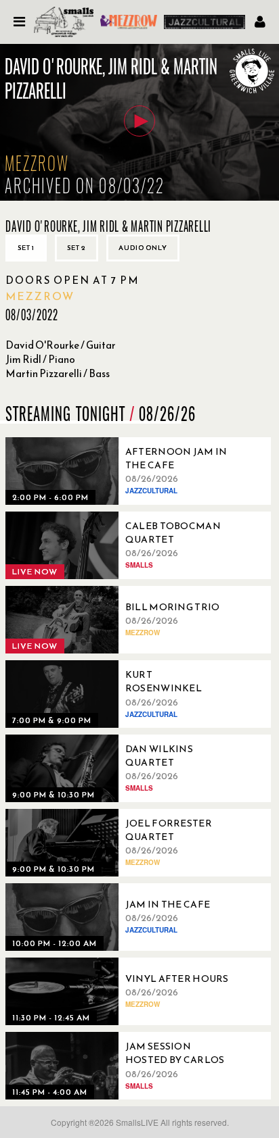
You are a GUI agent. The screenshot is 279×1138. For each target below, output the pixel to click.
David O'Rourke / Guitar (60, 345)
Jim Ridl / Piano (40, 359)
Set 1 (26, 248)
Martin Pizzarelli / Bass (57, 373)
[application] (139, 122)
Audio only (143, 248)
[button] (139, 121)
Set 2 (76, 248)
